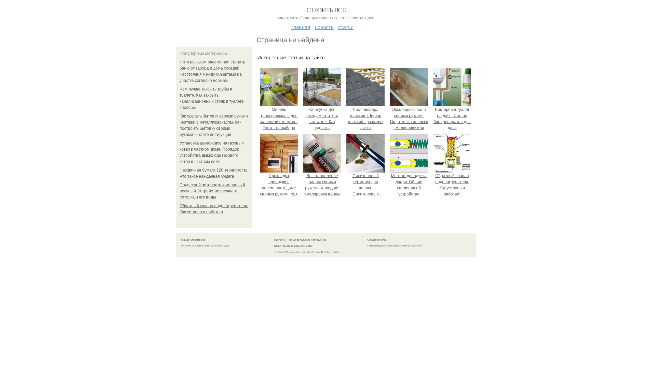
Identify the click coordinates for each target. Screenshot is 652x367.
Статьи (346, 27)
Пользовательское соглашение (307, 239)
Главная (300, 27)
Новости (324, 27)
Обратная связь (377, 239)
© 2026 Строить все (193, 239)
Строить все (326, 9)
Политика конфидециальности (293, 245)
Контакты (280, 239)
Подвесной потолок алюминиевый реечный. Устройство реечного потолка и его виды (212, 191)
